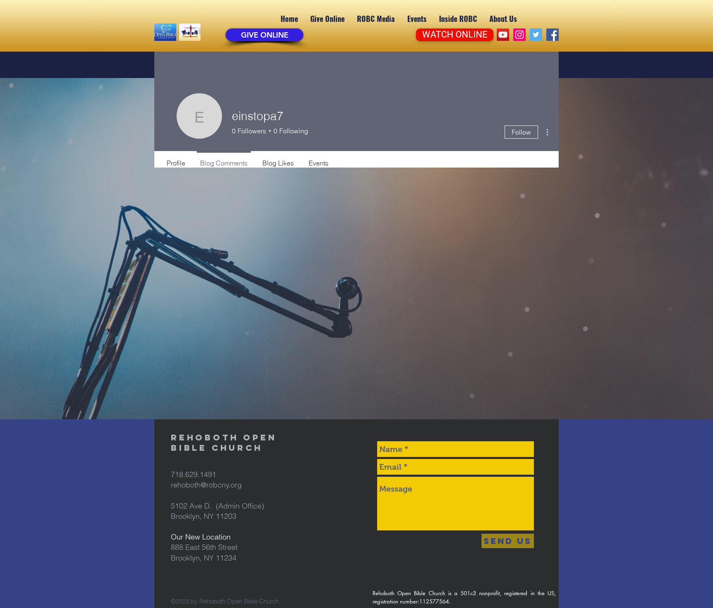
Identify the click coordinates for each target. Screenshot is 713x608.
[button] (376, 18)
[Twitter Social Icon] (536, 34)
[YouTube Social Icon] (503, 34)
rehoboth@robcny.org (206, 485)
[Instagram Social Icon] (519, 34)
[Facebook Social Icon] (552, 34)
